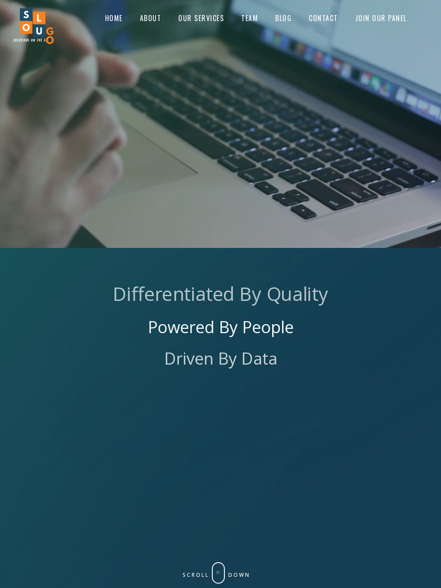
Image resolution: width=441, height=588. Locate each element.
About (150, 18)
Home (114, 18)
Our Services (201, 18)
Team (249, 18)
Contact (323, 18)
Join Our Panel (381, 18)
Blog (283, 18)
